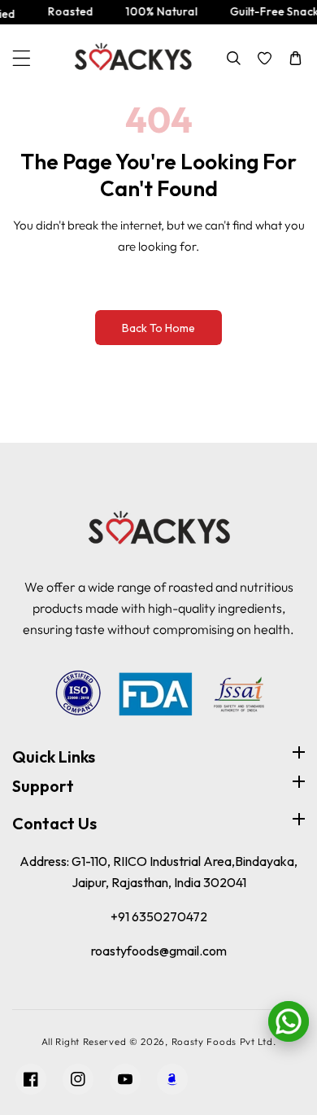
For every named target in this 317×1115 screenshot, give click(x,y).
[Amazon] (172, 1079)
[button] (21, 58)
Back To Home (158, 328)
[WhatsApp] (288, 1021)
